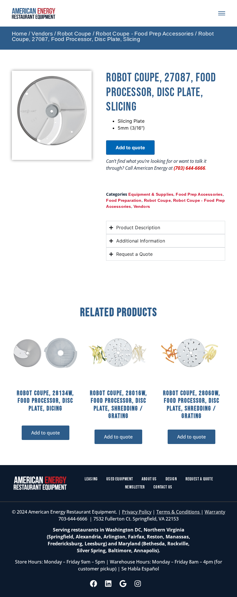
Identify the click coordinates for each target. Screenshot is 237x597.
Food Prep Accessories (199, 194)
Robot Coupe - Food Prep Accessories (145, 34)
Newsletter (135, 487)
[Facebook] (93, 583)
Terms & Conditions (178, 512)
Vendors (42, 34)
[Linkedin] (108, 583)
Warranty (215, 512)
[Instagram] (138, 583)
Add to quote (130, 147)
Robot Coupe (74, 34)
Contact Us (162, 487)
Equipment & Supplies (150, 194)
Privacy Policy (136, 512)
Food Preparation (123, 200)
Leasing (91, 479)
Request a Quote (199, 479)
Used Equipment (119, 479)
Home (19, 34)
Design (171, 479)
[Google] (123, 583)
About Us (149, 479)
